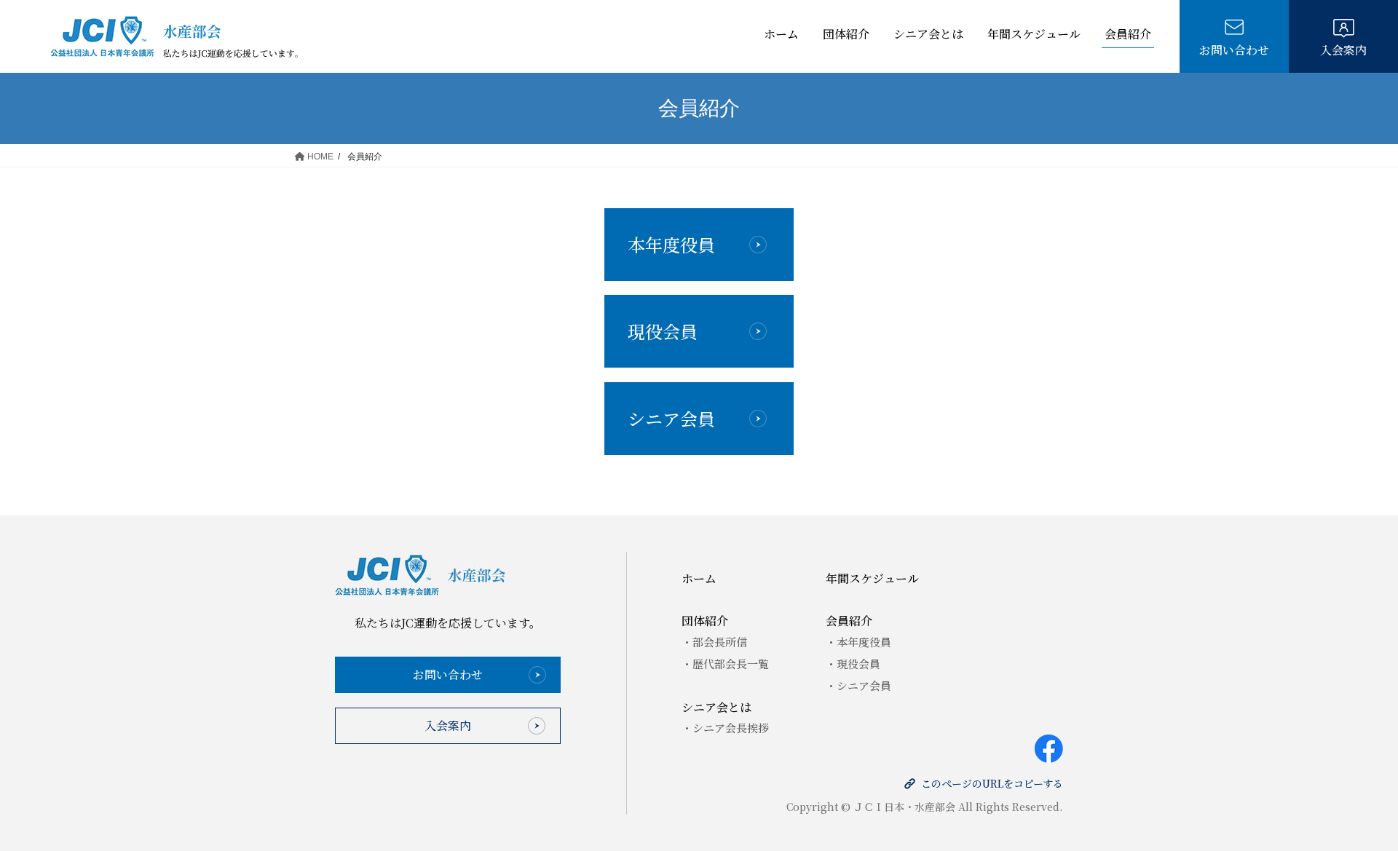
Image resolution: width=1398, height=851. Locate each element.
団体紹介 (846, 33)
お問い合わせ (1234, 49)
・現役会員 (853, 663)
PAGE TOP (1353, 765)
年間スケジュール (1034, 33)
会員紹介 (1128, 33)
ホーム (781, 33)
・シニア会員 (858, 685)
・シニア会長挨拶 (725, 727)
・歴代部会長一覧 (725, 663)
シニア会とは (928, 33)
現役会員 (663, 331)
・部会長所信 (714, 641)
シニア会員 (671, 418)
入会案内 (1343, 49)
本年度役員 (671, 244)
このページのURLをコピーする (992, 783)
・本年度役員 (858, 641)
